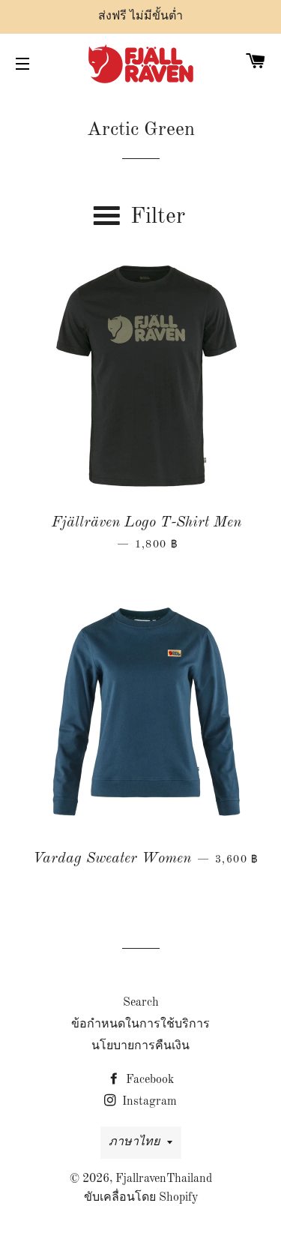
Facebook (148, 1080)
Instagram (148, 1102)
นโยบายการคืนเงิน (140, 1046)
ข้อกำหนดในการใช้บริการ (140, 1024)
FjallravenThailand (163, 1179)
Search (141, 1003)
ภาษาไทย (134, 1142)
